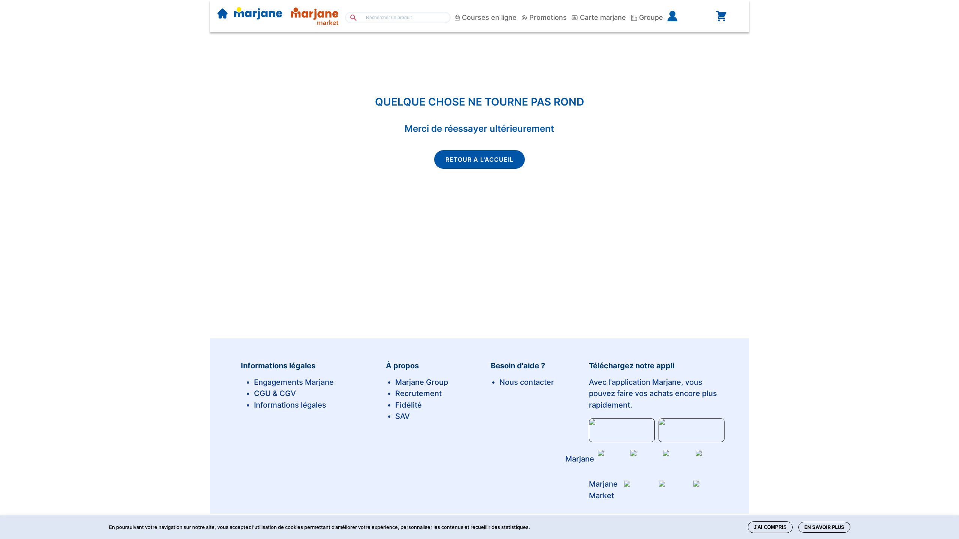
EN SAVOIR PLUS (824, 527)
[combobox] (398, 17)
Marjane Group (421, 382)
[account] (684, 16)
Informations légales (290, 405)
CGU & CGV (275, 393)
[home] (222, 14)
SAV (402, 416)
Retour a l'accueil (479, 159)
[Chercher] (350, 17)
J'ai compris (770, 527)
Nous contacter (526, 382)
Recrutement (418, 393)
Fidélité (408, 405)
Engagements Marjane (294, 382)
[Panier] (721, 16)
